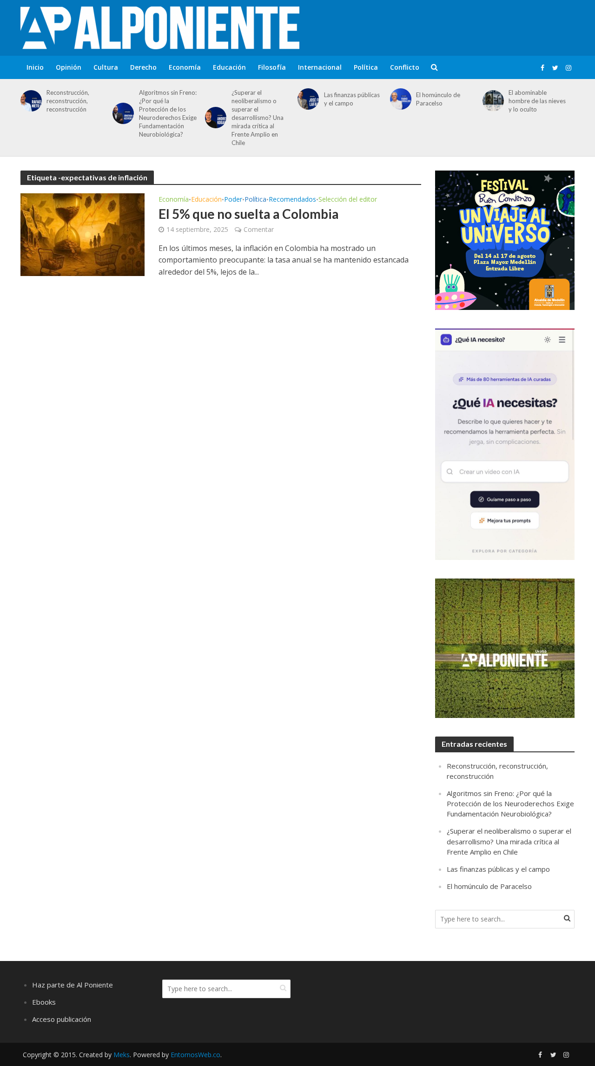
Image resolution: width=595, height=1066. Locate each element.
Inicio (35, 67)
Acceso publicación (61, 1019)
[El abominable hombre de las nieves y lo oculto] (492, 101)
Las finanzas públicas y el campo (352, 99)
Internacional (320, 67)
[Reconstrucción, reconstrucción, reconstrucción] (29, 101)
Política (366, 67)
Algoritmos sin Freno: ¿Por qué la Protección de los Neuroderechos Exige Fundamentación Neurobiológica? (168, 113)
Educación (229, 67)
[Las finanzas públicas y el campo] (307, 99)
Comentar (259, 229)
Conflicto (404, 67)
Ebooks (44, 1002)
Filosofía (272, 67)
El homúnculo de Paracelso (438, 99)
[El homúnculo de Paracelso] (399, 99)
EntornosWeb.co (195, 1054)
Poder (233, 200)
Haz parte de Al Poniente (72, 984)
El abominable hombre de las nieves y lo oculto (537, 101)
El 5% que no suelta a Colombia (249, 214)
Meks (121, 1054)
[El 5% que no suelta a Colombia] (82, 234)
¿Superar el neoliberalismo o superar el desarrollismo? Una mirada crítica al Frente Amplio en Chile (257, 117)
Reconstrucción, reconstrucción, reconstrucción (67, 101)
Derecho (143, 67)
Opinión (68, 67)
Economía (185, 67)
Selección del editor (347, 200)
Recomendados (292, 200)
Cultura (105, 67)
